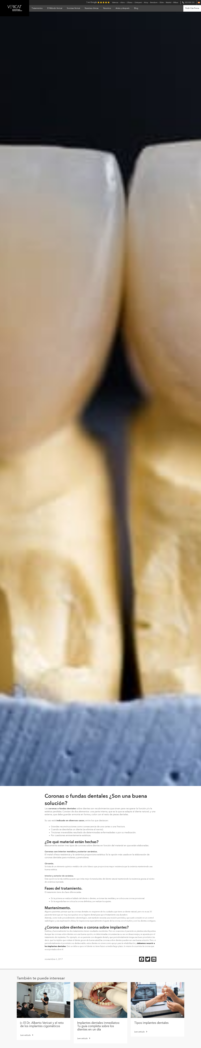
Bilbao (175, 2)
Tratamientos (37, 8)
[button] (141, 959)
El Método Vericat (54, 8)
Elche (162, 2)
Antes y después (122, 8)
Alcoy (146, 2)
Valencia (115, 2)
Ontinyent (138, 2)
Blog (136, 8)
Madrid (168, 2)
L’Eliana (129, 2)
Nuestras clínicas (92, 8)
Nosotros (107, 8)
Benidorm (153, 2)
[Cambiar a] (199, 2)
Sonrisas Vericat (73, 8)
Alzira (122, 2)
